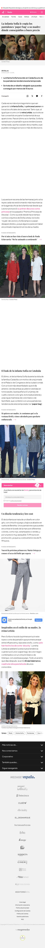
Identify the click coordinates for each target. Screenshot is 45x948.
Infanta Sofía (20, 733)
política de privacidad (16, 500)
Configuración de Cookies (22, 911)
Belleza (26, 16)
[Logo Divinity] (22, 810)
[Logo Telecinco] (22, 795)
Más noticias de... (9, 745)
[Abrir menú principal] (42, 12)
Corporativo (7, 756)
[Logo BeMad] (22, 847)
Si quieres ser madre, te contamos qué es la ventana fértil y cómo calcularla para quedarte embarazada (20, 416)
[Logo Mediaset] (22, 778)
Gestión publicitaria (22, 916)
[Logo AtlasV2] (22, 877)
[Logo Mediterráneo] (22, 892)
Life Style (34, 16)
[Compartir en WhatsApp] (27, 96)
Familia (13, 16)
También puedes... (10, 762)
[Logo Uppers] (22, 854)
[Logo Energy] (22, 840)
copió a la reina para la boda (13, 664)
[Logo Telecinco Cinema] (22, 862)
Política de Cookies (22, 913)
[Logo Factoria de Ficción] (22, 825)
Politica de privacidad (22, 908)
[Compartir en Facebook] (42, 96)
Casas (20, 16)
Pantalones (30, 733)
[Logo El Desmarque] (22, 817)
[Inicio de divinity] (3, 12)
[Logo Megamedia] (24, 929)
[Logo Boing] (22, 832)
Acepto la (13, 500)
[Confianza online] (22, 940)
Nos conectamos (9, 750)
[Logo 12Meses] (22, 869)
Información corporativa (22, 905)
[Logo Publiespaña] (22, 884)
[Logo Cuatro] (22, 803)
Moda (9, 12)
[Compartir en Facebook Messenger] (37, 96)
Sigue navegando (10, 768)
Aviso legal (22, 902)
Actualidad (5, 16)
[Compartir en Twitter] (32, 96)
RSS (22, 919)
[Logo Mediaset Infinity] (22, 788)
